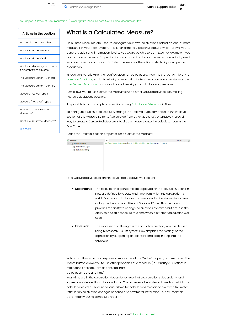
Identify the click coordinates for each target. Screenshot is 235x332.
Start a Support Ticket (161, 7)
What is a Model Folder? (34, 50)
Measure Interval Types (34, 93)
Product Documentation (52, 21)
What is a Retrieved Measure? (38, 121)
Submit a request (143, 314)
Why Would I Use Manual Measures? (34, 111)
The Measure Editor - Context (37, 85)
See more (25, 129)
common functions (80, 79)
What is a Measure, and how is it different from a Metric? (38, 68)
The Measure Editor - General (37, 78)
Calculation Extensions (146, 104)
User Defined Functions (82, 84)
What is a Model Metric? (34, 58)
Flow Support (26, 21)
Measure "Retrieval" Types (35, 101)
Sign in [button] (182, 7)
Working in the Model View (35, 42)
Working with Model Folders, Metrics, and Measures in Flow (106, 21)
